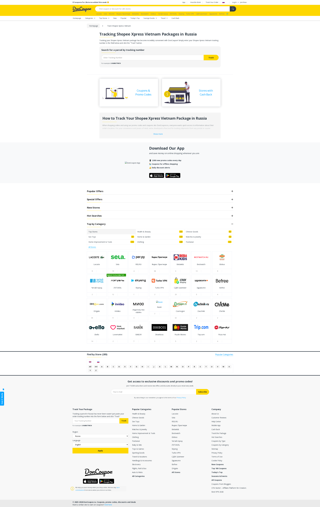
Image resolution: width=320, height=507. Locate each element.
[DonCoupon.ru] (81, 9)
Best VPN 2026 (218, 492)
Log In (234, 2)
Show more (158, 134)
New (115, 18)
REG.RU (175, 421)
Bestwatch (176, 433)
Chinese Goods (138, 417)
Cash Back (175, 18)
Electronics (136, 464)
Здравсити (176, 460)
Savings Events (149, 18)
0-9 (96, 366)
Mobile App (216, 425)
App (183, 2)
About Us (215, 414)
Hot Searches (217, 437)
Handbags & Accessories (142, 460)
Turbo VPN (176, 453)
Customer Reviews (219, 417)
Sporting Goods (138, 453)
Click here (108, 504)
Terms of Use (217, 456)
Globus (174, 437)
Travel (163, 18)
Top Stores (103, 18)
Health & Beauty (138, 414)
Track (211, 57)
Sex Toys (135, 421)
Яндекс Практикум (179, 425)
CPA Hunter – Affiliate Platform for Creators (229, 488)
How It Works (2, 398)
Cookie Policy (217, 460)
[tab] (90, 361)
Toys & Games (138, 449)
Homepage (77, 18)
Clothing (135, 437)
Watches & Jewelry (139, 429)
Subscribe (202, 392)
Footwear (136, 441)
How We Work (195, 2)
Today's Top (135, 18)
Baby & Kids (137, 445)
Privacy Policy (181, 398)
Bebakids (175, 429)
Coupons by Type (218, 441)
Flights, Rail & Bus (139, 468)
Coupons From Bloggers (221, 484)
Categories (89, 18)
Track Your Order (212, 2)
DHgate (175, 468)
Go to (97, 267)
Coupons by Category (220, 445)
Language (76, 440)
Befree (174, 464)
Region (75, 432)
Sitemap (215, 449)
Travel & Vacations (139, 456)
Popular (123, 18)
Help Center (216, 421)
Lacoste (175, 414)
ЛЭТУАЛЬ (176, 445)
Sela (173, 417)
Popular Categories (224, 354)
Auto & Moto (137, 472)
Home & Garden (138, 425)
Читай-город (177, 441)
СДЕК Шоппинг (178, 456)
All (90, 366)
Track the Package (219, 433)
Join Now (243, 2)
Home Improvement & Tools (143, 433)
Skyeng (174, 449)
